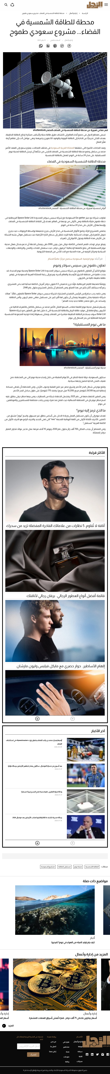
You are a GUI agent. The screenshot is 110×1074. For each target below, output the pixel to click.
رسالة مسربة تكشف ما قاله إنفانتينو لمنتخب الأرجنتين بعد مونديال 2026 (37, 818)
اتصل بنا (53, 1047)
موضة (80, 1047)
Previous (72, 718)
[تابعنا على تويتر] (97, 1054)
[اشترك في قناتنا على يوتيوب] (87, 1054)
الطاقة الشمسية (92, 867)
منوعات (66, 1057)
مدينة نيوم (78, 867)
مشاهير (66, 1047)
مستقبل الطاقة (64, 867)
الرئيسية (85, 13)
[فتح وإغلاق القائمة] (106, 4)
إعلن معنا (52, 1052)
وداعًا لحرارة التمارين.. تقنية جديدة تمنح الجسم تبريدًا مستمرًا (41, 792)
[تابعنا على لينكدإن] (92, 1054)
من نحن (53, 1042)
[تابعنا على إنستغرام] (102, 1054)
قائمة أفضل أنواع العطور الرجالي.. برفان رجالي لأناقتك (65, 596)
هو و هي (66, 1042)
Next (37, 718)
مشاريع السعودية (48, 867)
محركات (79, 1061)
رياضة (67, 1062)
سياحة (80, 1052)
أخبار (92, 937)
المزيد (11, 1025)
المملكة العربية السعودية (62, 148)
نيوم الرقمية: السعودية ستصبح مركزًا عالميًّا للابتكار (71, 259)
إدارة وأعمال (73, 13)
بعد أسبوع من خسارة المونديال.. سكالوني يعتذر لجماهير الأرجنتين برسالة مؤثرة (35, 766)
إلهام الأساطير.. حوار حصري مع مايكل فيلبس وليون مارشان (61, 666)
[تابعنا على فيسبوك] (108, 1054)
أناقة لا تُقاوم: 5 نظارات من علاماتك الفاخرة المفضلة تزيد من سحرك (55, 526)
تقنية (80, 1056)
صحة (67, 1052)
